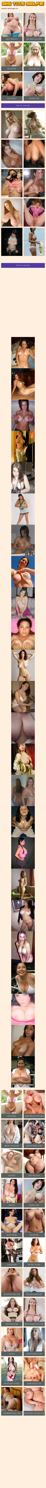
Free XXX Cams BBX (23, 105)
